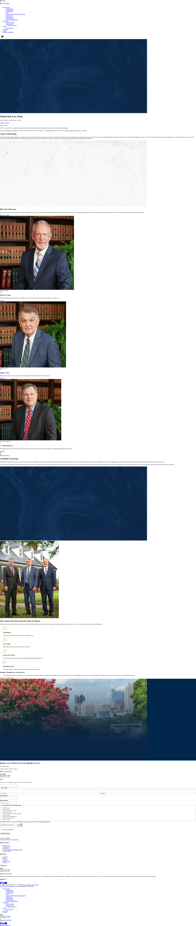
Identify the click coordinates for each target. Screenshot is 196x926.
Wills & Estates (9, 18)
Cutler (11, 137)
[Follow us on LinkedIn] (3, 883)
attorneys (114, 462)
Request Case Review (8, 32)
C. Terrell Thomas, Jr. (11, 25)
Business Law (9, 8)
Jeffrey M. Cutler (10, 22)
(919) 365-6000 (5, 3)
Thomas (16, 137)
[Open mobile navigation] (2, 38)
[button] (98, 452)
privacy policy (28, 821)
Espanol (3, 0)
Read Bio (2, 300)
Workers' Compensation (8, 818)
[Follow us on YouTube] (5, 883)
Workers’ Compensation (12, 19)
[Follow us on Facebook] (1, 883)
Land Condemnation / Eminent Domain (15, 14)
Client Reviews (10, 28)
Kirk (4, 137)
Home (1, 125)
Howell (7, 137)
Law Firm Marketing (21, 886)
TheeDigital (31, 886)
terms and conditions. (45, 821)
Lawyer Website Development (7, 886)
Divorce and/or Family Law (9, 810)
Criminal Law (9, 11)
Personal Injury (9, 17)
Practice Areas (6, 7)
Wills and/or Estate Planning (9, 816)
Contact (5, 30)
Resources (5, 29)
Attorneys (5, 21)
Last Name (102, 793)
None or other (6, 819)
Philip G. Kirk (9, 24)
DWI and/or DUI (7, 812)
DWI (7, 13)
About (4, 26)
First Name (3, 793)
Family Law (9, 15)
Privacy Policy (35, 884)
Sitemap (29, 884)
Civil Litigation (9, 10)
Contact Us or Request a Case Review (9, 839)
